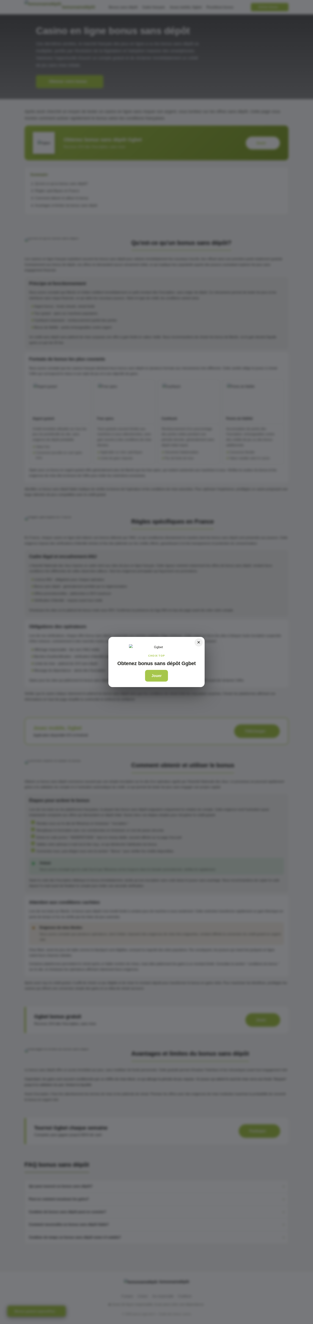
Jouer (156, 676)
